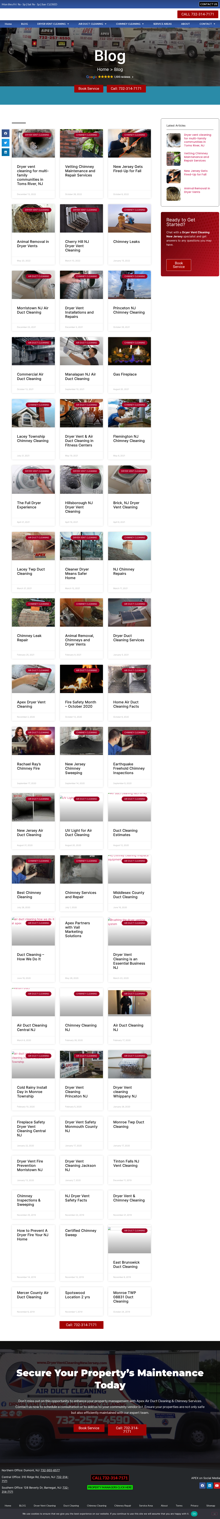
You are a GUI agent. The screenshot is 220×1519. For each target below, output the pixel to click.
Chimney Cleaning (96, 1505)
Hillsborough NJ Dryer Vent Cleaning (79, 507)
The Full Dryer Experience (29, 505)
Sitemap (210, 1505)
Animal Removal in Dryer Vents (33, 243)
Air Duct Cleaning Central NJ (32, 1027)
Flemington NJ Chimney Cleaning (129, 438)
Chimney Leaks (126, 241)
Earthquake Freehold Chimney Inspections (129, 768)
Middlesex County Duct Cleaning (128, 894)
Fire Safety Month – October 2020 (80, 704)
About (164, 1505)
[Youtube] (217, 1485)
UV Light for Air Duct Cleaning (78, 832)
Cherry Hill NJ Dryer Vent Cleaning (77, 245)
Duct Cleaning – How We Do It (30, 956)
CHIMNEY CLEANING (128, 23)
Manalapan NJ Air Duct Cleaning (80, 376)
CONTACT (206, 23)
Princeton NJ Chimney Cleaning (129, 310)
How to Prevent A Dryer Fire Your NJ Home (32, 1234)
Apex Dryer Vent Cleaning (31, 704)
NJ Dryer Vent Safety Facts (77, 1198)
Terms (179, 1505)
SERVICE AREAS (162, 23)
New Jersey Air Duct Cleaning (30, 832)
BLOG (24, 23)
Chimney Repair (122, 1505)
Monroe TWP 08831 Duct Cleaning (124, 1297)
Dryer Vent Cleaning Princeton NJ (76, 1091)
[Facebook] (202, 1485)
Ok (194, 1513)
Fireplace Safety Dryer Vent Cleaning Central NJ (31, 1128)
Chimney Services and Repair (80, 894)
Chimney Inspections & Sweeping (29, 1200)
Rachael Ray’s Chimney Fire (29, 766)
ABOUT (185, 23)
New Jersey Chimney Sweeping (75, 768)
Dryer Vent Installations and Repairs (79, 312)
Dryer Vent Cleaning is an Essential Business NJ (129, 961)
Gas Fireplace (125, 374)
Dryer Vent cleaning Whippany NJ (125, 1091)
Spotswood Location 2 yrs (77, 1295)
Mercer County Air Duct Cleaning (33, 1295)
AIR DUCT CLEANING (91, 23)
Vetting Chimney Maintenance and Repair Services (80, 170)
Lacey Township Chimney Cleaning (32, 438)
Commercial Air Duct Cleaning (30, 376)
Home (8, 23)
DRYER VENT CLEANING (51, 23)
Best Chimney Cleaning (29, 894)
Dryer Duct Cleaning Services (128, 638)
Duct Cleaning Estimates (125, 832)
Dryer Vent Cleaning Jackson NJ (80, 1165)
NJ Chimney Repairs (123, 571)
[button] (5, 133)
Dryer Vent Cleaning (45, 1505)
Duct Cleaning (71, 1505)
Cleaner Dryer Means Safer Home (77, 573)
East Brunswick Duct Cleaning (126, 1264)
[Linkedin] (210, 1485)
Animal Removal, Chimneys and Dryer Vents (79, 640)
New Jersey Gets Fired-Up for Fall (128, 168)
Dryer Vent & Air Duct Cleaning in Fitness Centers (79, 440)
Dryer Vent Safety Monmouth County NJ (81, 1126)
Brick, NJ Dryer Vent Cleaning (126, 505)
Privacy (194, 1505)
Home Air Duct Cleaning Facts (126, 704)
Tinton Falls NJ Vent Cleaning (126, 1163)
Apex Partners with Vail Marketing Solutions (77, 929)
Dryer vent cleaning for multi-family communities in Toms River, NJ (197, 140)
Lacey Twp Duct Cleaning (31, 571)
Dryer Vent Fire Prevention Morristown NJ (30, 1165)
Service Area (146, 1505)
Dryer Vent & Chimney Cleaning (129, 1198)
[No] (214, 1513)
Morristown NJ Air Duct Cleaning (32, 310)
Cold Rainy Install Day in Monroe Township (32, 1091)
